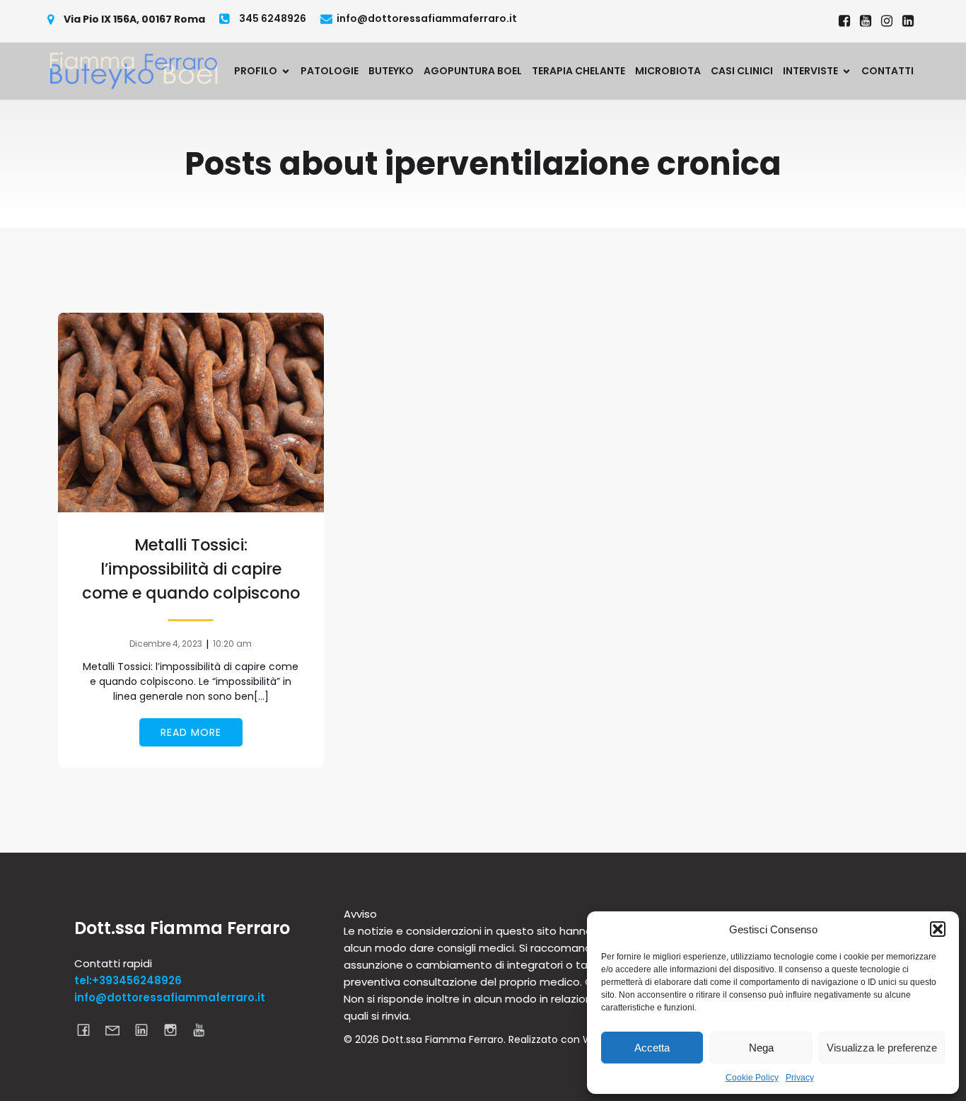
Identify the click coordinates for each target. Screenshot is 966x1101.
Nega (761, 1048)
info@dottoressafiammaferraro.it (169, 997)
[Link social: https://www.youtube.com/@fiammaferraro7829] (865, 21)
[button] (938, 929)
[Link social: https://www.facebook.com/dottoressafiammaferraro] (844, 21)
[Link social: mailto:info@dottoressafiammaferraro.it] (117, 1029)
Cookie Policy (752, 1078)
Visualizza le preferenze (882, 1048)
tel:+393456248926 (128, 980)
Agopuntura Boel (473, 71)
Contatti (887, 71)
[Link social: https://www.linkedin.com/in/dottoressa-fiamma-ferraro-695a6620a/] (908, 21)
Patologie (330, 71)
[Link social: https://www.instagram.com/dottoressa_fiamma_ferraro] (886, 21)
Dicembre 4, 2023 (165, 644)
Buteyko (391, 71)
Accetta (652, 1048)
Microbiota (668, 71)
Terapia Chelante (578, 71)
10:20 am (232, 644)
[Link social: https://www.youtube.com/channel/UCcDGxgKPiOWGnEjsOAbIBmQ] (204, 1029)
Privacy (800, 1078)
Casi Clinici (742, 71)
